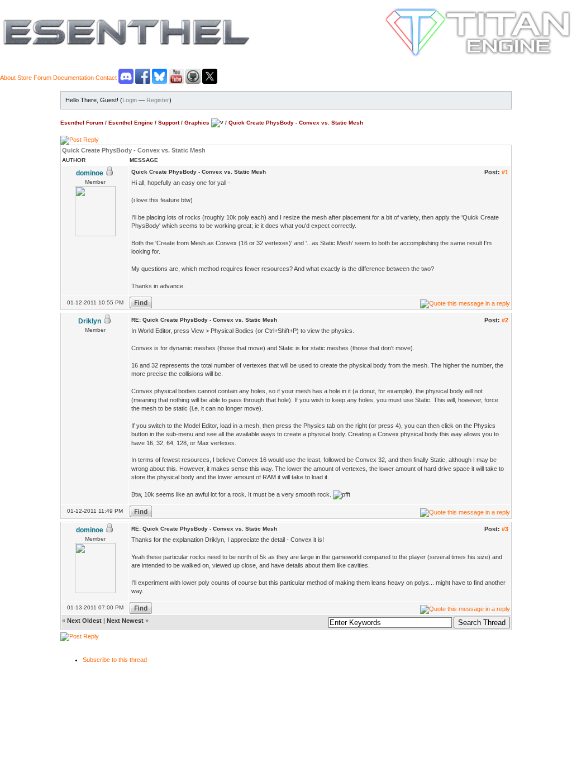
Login (129, 100)
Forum (42, 77)
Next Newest (125, 620)
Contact (106, 77)
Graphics (196, 122)
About (8, 77)
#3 (505, 529)
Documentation (73, 77)
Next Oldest (84, 620)
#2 (505, 320)
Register (157, 100)
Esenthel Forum (81, 122)
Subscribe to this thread (115, 659)
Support (168, 122)
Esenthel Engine (130, 122)
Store (24, 77)
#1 (505, 172)
